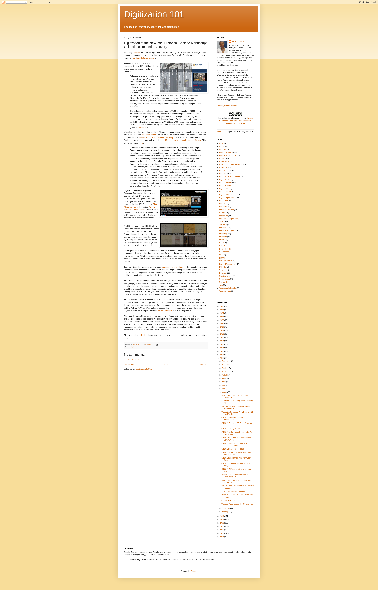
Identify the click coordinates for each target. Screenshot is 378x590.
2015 (222, 344)
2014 (222, 348)
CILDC (222, 158)
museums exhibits (149, 135)
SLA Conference (225, 276)
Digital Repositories (227, 198)
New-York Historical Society (143, 58)
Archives (222, 149)
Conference (224, 161)
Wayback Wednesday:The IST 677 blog (237, 504)
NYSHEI (222, 246)
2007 (222, 526)
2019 (222, 330)
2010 (222, 516)
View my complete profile (227, 106)
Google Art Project (228, 500)
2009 (222, 520)
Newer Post (129, 365)
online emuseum (165, 311)
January (225, 512)
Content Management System (231, 165)
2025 (222, 310)
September (226, 371)
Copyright (223, 167)
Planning (223, 258)
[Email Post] (157, 344)
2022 (222, 320)
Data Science (224, 171)
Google (222, 213)
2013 (222, 351)
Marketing (223, 234)
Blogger (194, 571)
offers (140, 143)
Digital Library (224, 189)
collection (143, 335)
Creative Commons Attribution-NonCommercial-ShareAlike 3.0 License (236, 121)
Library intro (142, 127)
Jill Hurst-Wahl (238, 41)
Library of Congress (227, 231)
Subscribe (221, 132)
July (223, 378)
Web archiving (225, 291)
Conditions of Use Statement (174, 267)
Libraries (222, 228)
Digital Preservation (227, 195)
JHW (221, 222)
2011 (222, 358)
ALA (221, 143)
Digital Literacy (225, 192)
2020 (222, 327)
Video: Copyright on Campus (233, 491)
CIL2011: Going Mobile (230, 429)
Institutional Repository (228, 219)
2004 (222, 537)
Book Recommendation (228, 156)
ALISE (221, 146)
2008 (222, 523)
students (137, 52)
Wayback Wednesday (228, 288)
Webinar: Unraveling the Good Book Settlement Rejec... (235, 407)
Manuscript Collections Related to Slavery (183, 140)
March (224, 392)
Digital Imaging (225, 186)
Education (223, 207)
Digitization (135, 347)
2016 (222, 341)
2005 (222, 533)
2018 (222, 334)
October (225, 368)
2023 (222, 317)
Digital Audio (224, 180)
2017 (222, 337)
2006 (222, 530)
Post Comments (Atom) (144, 369)
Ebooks (222, 204)
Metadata (223, 237)
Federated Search (226, 210)
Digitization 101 (154, 14)
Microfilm (223, 240)
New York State (225, 249)
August (225, 375)
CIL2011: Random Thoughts (232, 449)
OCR (221, 255)
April (224, 389)
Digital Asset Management (229, 176)
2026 (222, 306)
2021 (222, 323)
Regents (222, 273)
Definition (223, 174)
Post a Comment (134, 360)
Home (166, 365)
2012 (222, 355)
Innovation (223, 216)
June (224, 382)
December (226, 361)
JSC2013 (223, 225)
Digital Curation (225, 183)
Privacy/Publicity (225, 261)
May (224, 385)
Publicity (222, 267)
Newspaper (224, 252)
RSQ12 (222, 270)
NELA (221, 243)
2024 (222, 313)
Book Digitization (226, 152)
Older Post (203, 365)
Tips (221, 285)
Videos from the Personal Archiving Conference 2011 (235, 476)
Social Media (224, 279)
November (226, 365)
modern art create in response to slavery (156, 137)
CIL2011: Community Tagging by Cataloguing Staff (234, 444)
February (225, 508)
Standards (223, 282)
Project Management (227, 264)
